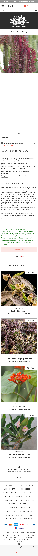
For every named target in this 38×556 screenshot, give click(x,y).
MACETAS (19, 515)
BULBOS (19, 496)
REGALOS (20, 485)
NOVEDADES (9, 485)
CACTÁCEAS (29, 496)
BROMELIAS (9, 496)
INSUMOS (29, 515)
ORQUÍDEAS (10, 511)
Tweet (17, 256)
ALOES (32, 493)
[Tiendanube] (19, 544)
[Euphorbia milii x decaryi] (19, 432)
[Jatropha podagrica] (19, 384)
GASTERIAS (13, 504)
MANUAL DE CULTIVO (13, 519)
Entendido (19, 552)
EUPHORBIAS (29, 500)
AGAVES (24, 493)
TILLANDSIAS (25, 508)
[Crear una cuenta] (9, 6)
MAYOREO (29, 485)
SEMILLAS (9, 515)
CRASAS (19, 500)
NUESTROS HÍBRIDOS (10, 493)
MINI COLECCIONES (27, 489)
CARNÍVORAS (8, 500)
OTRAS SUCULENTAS (25, 511)
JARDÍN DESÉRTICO (10, 489)
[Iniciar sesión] (12, 6)
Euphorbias (12, 32)
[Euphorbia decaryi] (19, 288)
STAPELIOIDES (13, 508)
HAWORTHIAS (24, 504)
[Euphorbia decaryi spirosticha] (19, 336)
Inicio (6, 32)
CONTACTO (28, 519)
